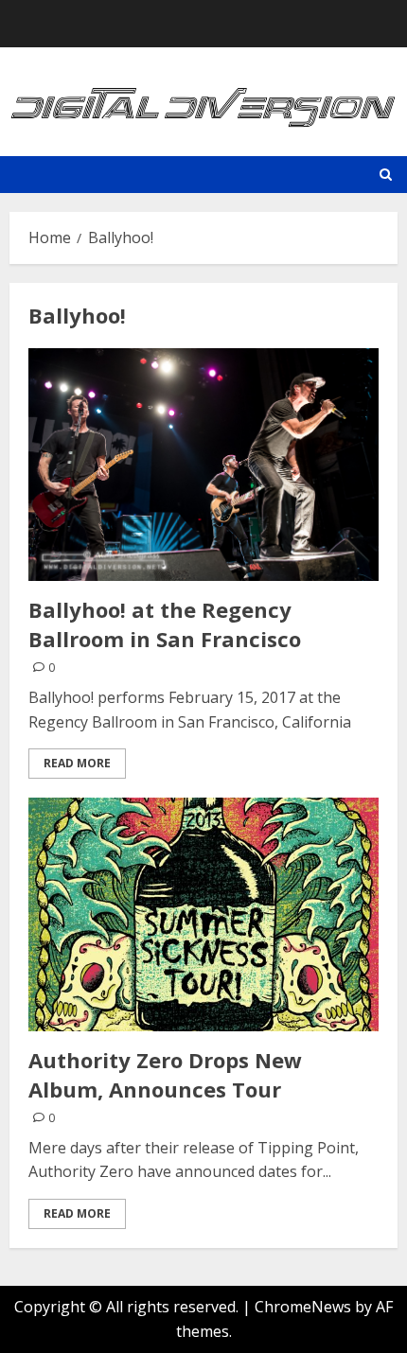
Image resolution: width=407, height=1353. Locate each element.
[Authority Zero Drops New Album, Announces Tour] (203, 914)
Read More (77, 763)
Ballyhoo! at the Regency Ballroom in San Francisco (164, 624)
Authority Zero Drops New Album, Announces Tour (165, 1074)
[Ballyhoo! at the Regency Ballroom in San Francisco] (203, 465)
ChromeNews (303, 1306)
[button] (386, 174)
